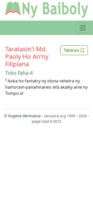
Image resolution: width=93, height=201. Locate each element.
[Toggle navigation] (82, 28)
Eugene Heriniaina (24, 115)
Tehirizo (72, 50)
